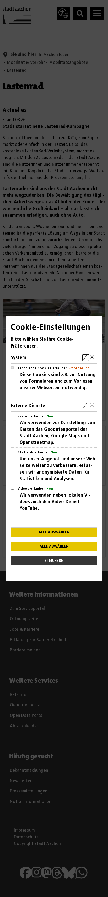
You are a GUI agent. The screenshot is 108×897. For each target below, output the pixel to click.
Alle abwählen (54, 546)
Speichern (54, 561)
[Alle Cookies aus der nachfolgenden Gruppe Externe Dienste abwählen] (93, 405)
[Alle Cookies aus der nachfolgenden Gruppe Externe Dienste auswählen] (86, 405)
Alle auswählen (54, 532)
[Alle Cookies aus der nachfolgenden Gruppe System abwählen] (93, 357)
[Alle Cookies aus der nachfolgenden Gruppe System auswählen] (86, 357)
